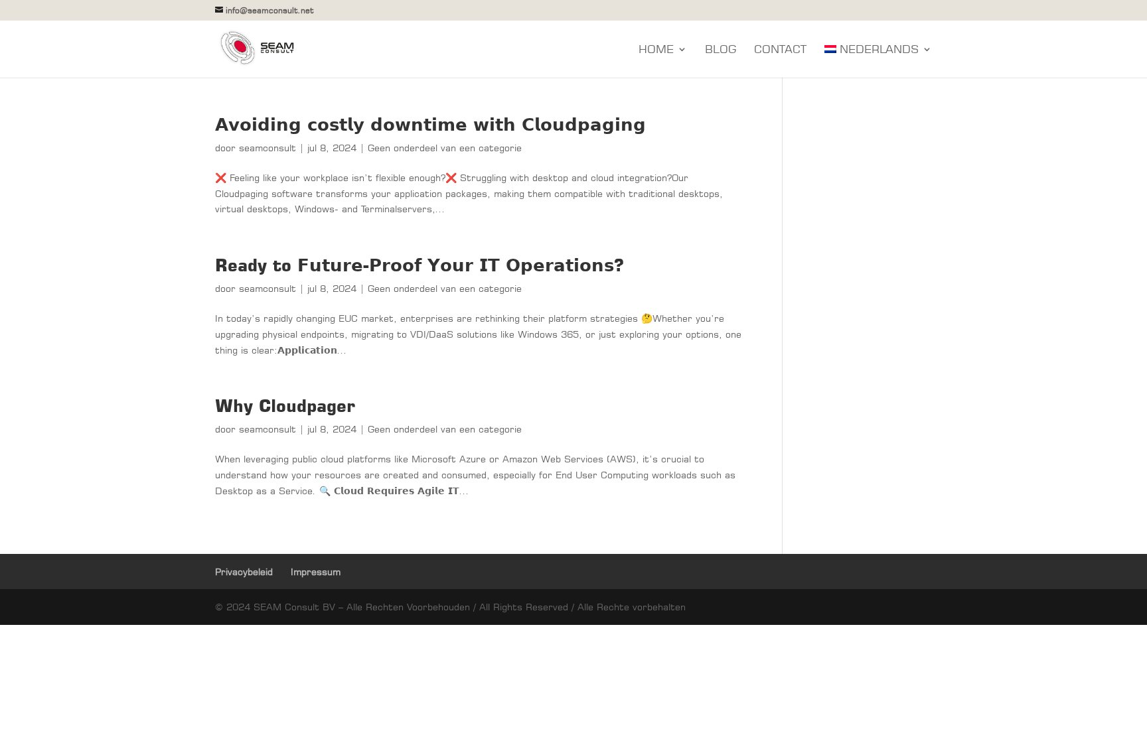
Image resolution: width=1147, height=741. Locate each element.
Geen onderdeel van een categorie (445, 147)
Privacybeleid (244, 571)
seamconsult (267, 147)
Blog (720, 50)
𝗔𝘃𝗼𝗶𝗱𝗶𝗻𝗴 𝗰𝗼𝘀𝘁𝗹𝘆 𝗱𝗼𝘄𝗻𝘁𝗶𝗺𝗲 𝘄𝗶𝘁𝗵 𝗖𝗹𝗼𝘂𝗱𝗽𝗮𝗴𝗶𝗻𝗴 (430, 124)
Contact (780, 50)
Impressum (316, 571)
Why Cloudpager (285, 405)
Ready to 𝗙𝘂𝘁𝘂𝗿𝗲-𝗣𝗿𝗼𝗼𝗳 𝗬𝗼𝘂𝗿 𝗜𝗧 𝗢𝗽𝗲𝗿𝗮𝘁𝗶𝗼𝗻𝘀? (419, 265)
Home (656, 50)
